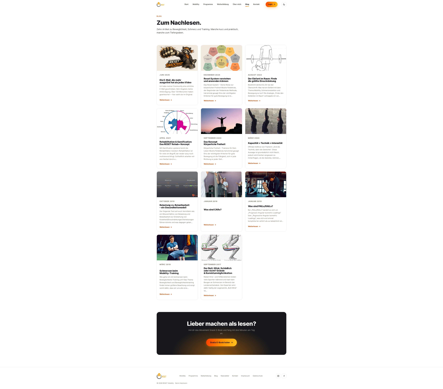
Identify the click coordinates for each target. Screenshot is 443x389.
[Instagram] (278, 376)
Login (271, 4)
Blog (247, 4)
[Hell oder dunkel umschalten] (284, 4)
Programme (208, 4)
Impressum (245, 376)
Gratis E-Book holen (221, 342)
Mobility (196, 4)
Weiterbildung (223, 4)
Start (186, 4)
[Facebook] (284, 376)
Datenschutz (258, 376)
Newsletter (225, 376)
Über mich (237, 4)
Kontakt (256, 4)
